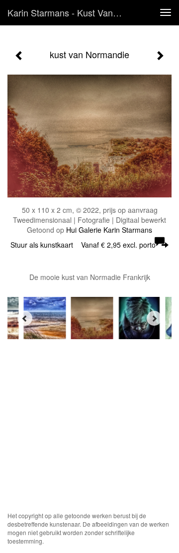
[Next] (154, 318)
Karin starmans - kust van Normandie (68, 12)
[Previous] (24, 318)
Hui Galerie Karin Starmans (109, 230)
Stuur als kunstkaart (83, 245)
